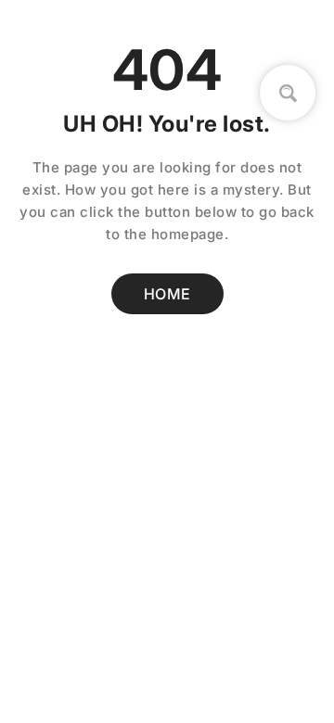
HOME (167, 294)
